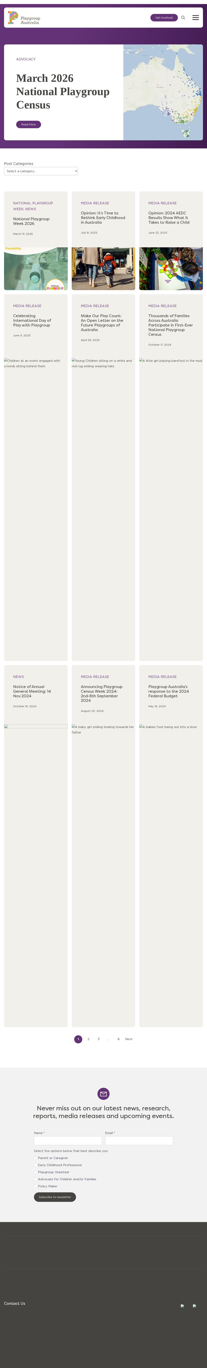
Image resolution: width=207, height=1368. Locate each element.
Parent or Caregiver (53, 1158)
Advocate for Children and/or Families (67, 1179)
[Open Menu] (195, 17)
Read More (28, 124)
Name (39, 1133)
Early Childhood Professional (60, 1165)
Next (129, 1039)
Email (110, 1133)
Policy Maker (47, 1186)
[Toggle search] (183, 17)
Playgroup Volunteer (54, 1172)
